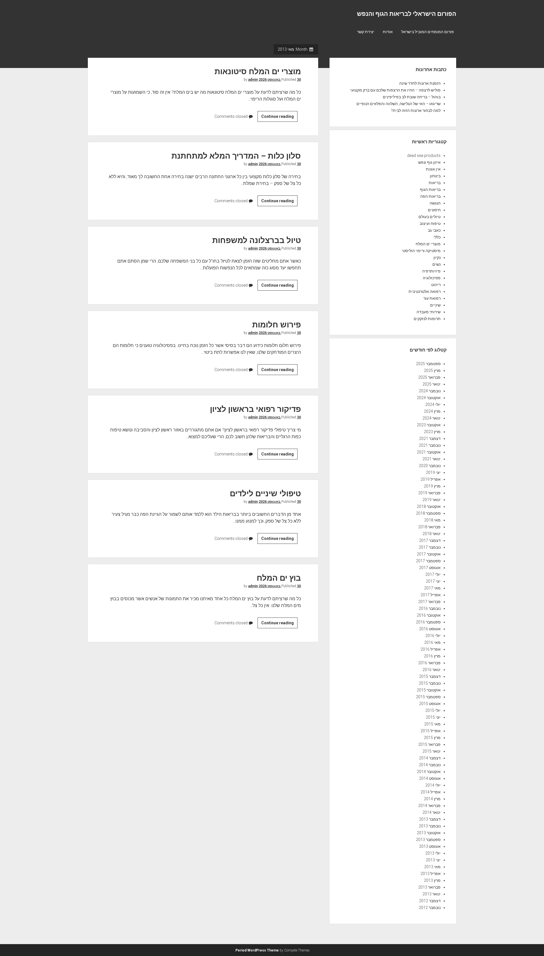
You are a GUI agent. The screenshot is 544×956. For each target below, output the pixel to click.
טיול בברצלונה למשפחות (256, 240)
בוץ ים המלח (279, 578)
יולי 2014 (433, 785)
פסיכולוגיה (432, 278)
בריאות (435, 182)
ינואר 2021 (431, 459)
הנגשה (435, 203)
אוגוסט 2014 (430, 778)
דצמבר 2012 (430, 900)
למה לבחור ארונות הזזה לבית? (416, 110)
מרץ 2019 (432, 486)
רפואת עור (432, 298)
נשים (436, 264)
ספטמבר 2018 (428, 513)
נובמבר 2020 (430, 465)
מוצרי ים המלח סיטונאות (257, 71)
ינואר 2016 (431, 669)
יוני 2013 (433, 860)
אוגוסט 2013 (430, 846)
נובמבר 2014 (430, 765)
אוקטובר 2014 (429, 771)
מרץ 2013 (432, 880)
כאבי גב (434, 230)
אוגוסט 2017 (430, 567)
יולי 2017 (433, 574)
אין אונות (433, 169)
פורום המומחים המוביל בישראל (427, 31)
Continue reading (276, 118)
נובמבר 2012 (430, 907)
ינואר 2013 (431, 894)
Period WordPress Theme (257, 950)
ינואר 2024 (431, 418)
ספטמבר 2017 (428, 561)
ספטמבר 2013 (428, 839)
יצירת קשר (365, 31)
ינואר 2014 (431, 812)
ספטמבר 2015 (428, 697)
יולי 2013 (433, 853)
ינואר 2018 (431, 533)
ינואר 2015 (431, 751)
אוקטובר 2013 (429, 833)
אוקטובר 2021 (429, 452)
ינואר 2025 (431, 384)
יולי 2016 (433, 635)
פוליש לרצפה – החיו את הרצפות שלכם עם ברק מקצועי (395, 90)
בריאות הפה (430, 196)
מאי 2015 (432, 724)
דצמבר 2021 (430, 438)
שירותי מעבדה (428, 312)
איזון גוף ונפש (429, 162)
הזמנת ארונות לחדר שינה (420, 83)
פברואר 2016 (429, 663)
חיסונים (434, 210)
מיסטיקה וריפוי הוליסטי (421, 250)
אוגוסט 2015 (430, 703)
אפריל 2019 (430, 479)
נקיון (437, 257)
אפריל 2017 (430, 595)
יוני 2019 (433, 472)
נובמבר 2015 (430, 683)
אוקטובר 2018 (429, 506)
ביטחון (435, 176)
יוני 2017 (433, 581)
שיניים (435, 305)
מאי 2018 (432, 520)
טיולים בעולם (429, 216)
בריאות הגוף (430, 189)
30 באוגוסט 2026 (280, 80)
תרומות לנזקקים (427, 318)
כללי (437, 237)
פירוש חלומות (276, 324)
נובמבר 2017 (430, 547)
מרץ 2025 (432, 370)
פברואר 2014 (429, 805)
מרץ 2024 (432, 411)
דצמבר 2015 (430, 676)
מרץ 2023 (432, 431)
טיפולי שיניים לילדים (265, 493)
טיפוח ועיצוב (430, 223)
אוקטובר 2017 (429, 554)
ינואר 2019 (431, 499)
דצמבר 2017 (430, 540)
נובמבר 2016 (430, 608)
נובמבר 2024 (430, 391)
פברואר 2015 (429, 744)
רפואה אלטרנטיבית (425, 291)
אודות (388, 31)
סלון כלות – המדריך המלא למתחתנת (236, 156)
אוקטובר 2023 (429, 425)
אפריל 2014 (430, 792)
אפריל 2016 (430, 649)
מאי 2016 (432, 642)
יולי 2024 (433, 404)
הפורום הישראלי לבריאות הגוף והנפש (406, 13)
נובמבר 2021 (430, 445)
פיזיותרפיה (431, 271)
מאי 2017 (432, 588)
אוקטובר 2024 (429, 397)
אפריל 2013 (430, 873)
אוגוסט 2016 (430, 629)
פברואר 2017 (429, 601)
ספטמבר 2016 (428, 622)
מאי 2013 (432, 867)
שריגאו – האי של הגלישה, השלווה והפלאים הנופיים (398, 103)
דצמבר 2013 (430, 819)
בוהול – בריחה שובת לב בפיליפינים (412, 97)
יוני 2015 (433, 717)
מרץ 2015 (432, 737)
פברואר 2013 (429, 887)
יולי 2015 (433, 710)
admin (253, 80)
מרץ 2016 (432, 656)
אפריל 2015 (430, 731)
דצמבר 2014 (430, 758)
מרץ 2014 (432, 799)
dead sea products (424, 155)
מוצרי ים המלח (428, 244)
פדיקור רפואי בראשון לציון (255, 409)
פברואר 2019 (429, 493)
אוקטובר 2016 (429, 615)
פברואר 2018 (429, 527)
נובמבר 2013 (430, 826)
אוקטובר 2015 (429, 690)
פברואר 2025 (429, 377)
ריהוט (436, 284)
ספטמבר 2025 (428, 363)
